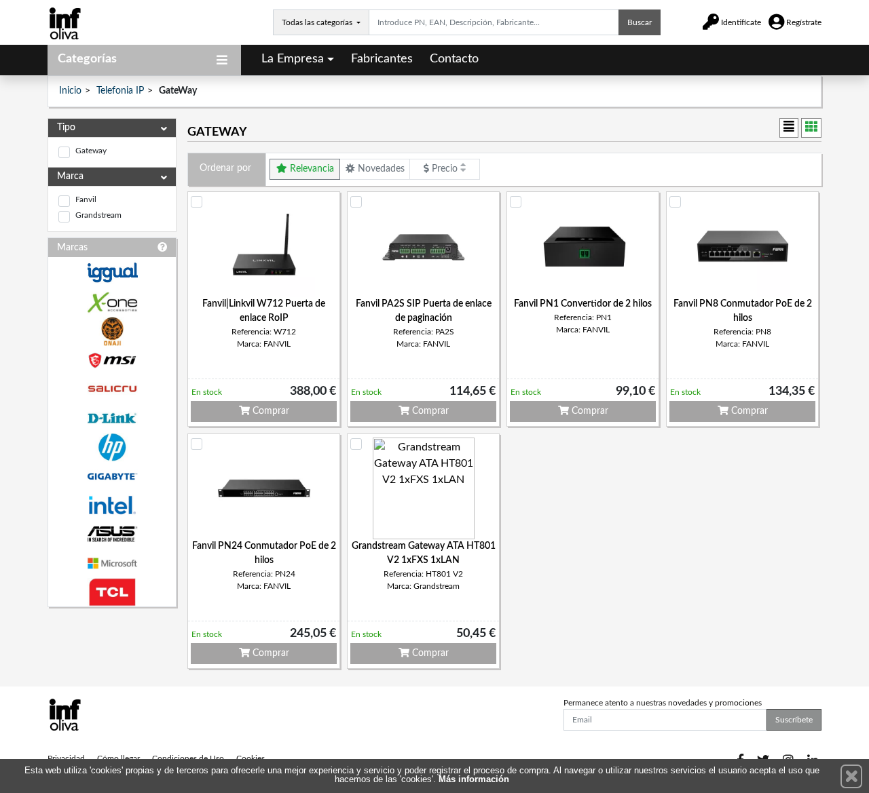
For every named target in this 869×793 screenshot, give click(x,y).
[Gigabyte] (112, 476)
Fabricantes (382, 59)
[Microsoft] (112, 563)
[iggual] (112, 272)
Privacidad (66, 758)
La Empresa (292, 59)
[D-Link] (112, 418)
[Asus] (112, 534)
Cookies (250, 758)
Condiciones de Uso (188, 758)
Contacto (454, 59)
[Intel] (112, 505)
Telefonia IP (120, 91)
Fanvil (85, 199)
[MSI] (112, 360)
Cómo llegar (118, 758)
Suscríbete (794, 720)
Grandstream (98, 215)
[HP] (112, 447)
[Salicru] (112, 389)
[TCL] (112, 592)
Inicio (70, 91)
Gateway (91, 151)
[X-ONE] (112, 302)
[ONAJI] (112, 331)
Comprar (269, 411)
